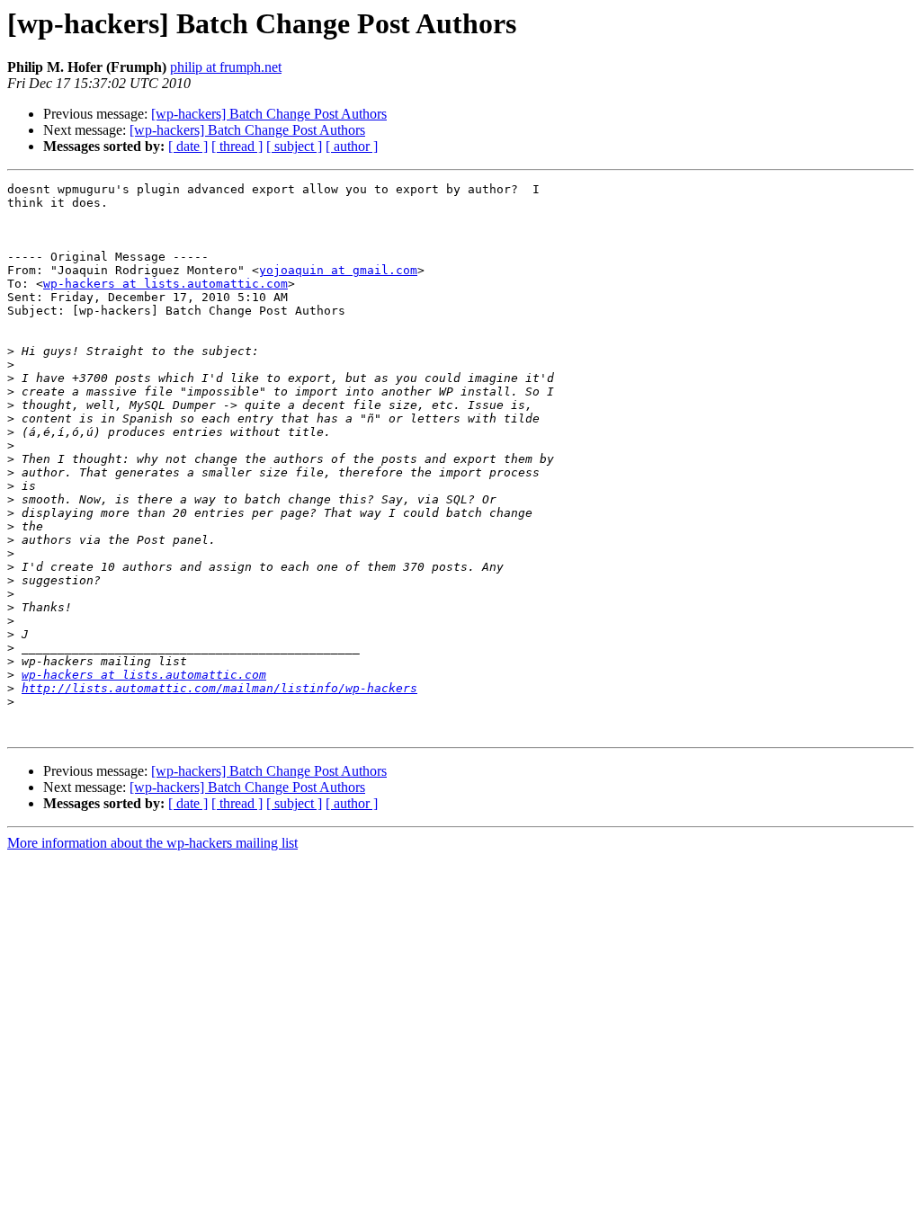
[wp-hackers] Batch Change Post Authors (269, 113)
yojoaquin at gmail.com (338, 270)
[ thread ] (237, 146)
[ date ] (188, 146)
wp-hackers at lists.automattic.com (165, 283)
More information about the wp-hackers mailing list (152, 842)
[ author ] (352, 146)
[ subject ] (294, 146)
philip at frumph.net (226, 67)
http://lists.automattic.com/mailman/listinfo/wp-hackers (219, 688)
